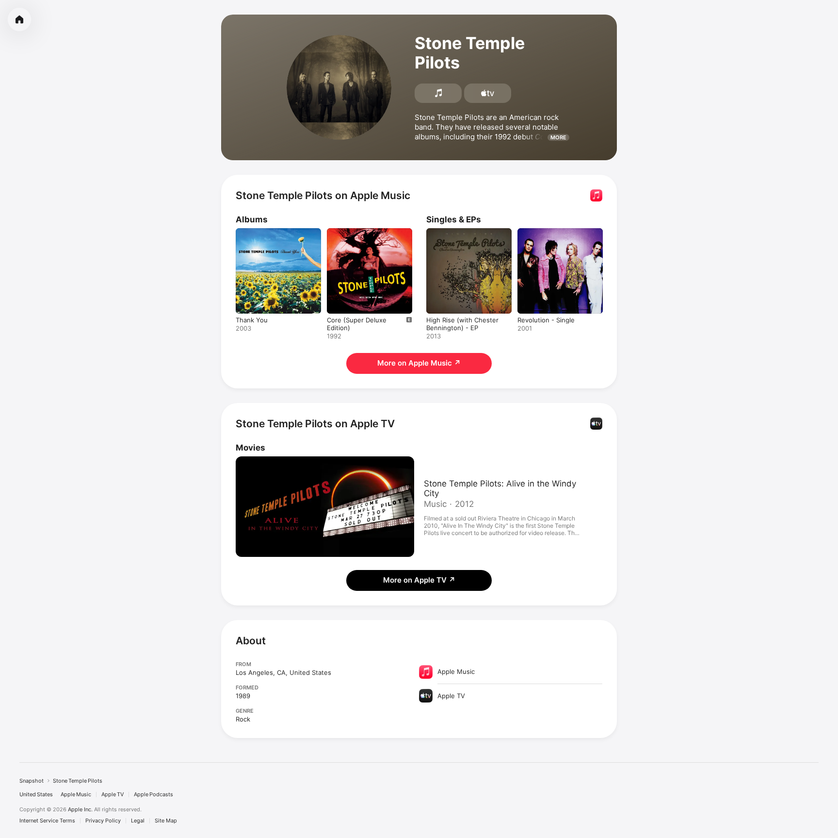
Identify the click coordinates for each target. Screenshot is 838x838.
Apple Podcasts (153, 794)
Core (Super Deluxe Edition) (369, 232)
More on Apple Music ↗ (419, 363)
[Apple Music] (438, 93)
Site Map (166, 820)
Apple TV (112, 794)
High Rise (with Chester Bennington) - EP (462, 236)
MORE (558, 137)
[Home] (19, 19)
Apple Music (76, 794)
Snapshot (31, 780)
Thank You (252, 232)
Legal (138, 820)
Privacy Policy (103, 820)
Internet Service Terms (47, 820)
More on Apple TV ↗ (419, 580)
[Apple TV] (487, 93)
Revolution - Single (546, 232)
